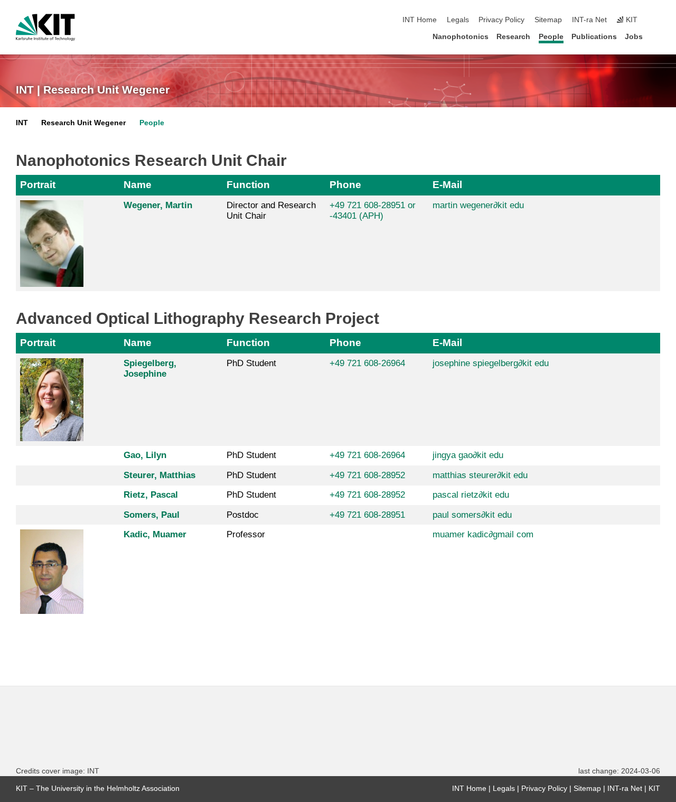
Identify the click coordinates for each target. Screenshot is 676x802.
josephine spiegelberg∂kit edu (491, 363)
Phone (345, 184)
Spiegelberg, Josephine (150, 368)
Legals (458, 20)
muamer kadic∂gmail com (483, 534)
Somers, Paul (152, 515)
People (551, 37)
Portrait (37, 184)
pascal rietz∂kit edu (471, 495)
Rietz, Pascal (151, 495)
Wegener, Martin (158, 205)
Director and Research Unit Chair (271, 210)
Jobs (634, 37)
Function (248, 184)
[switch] (657, 20)
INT (22, 123)
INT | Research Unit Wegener (93, 89)
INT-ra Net (589, 20)
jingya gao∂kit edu (468, 455)
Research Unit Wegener (83, 123)
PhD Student (251, 363)
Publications (594, 37)
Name (138, 184)
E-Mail (447, 184)
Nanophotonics (461, 37)
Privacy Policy (501, 20)
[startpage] (657, 36)
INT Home (419, 20)
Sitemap (548, 20)
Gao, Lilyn (145, 455)
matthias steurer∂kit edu (480, 475)
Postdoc (243, 515)
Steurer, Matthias (159, 475)
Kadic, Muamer (155, 534)
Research (513, 37)
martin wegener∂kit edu (478, 205)
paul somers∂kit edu (472, 515)
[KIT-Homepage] (45, 27)
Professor (246, 534)
